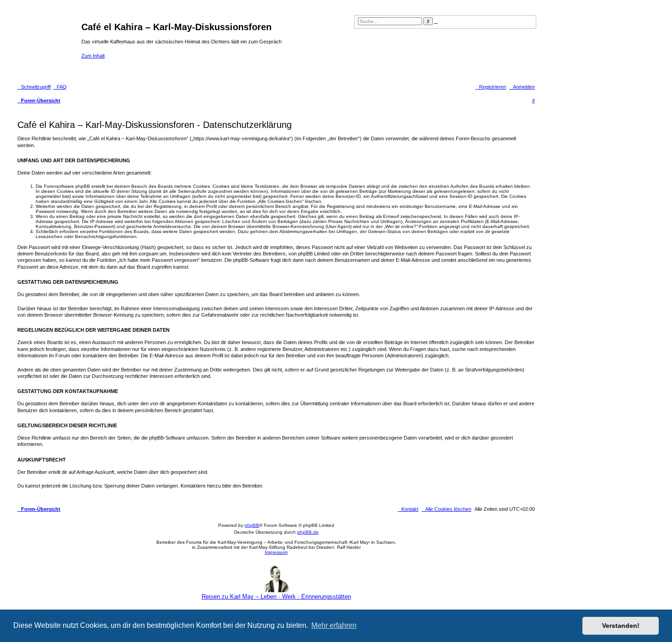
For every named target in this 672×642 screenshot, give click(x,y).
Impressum (276, 552)
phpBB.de (308, 532)
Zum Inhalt (93, 55)
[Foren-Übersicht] (48, 44)
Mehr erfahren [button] (334, 625)
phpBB (252, 525)
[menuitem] (60, 87)
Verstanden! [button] (621, 625)
